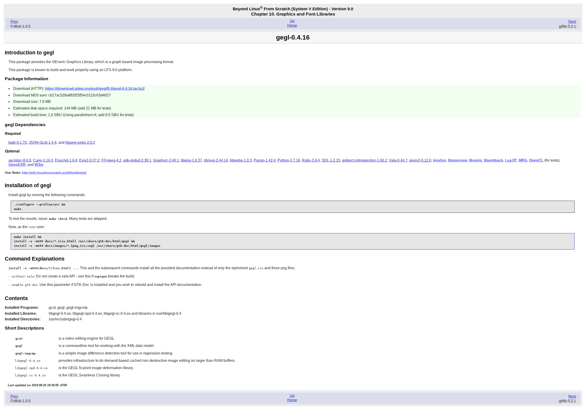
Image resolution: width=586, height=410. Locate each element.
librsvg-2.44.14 (216, 160)
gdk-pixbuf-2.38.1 (137, 160)
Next (572, 22)
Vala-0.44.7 (398, 160)
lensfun (439, 160)
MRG (523, 160)
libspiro (475, 160)
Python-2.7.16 (288, 160)
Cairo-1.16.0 (43, 160)
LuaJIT (511, 160)
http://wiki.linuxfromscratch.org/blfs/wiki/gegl (54, 172)
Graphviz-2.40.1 (166, 160)
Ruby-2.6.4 (311, 160)
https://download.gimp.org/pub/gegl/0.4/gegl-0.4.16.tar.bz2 (95, 89)
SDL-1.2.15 (331, 160)
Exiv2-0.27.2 (89, 160)
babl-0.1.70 (17, 142)
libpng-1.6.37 (191, 160)
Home (292, 25)
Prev (14, 22)
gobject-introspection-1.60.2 (364, 160)
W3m (39, 165)
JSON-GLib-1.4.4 (43, 142)
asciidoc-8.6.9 (19, 160)
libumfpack (493, 160)
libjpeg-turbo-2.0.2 (80, 142)
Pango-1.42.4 (265, 160)
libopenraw (457, 160)
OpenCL (536, 160)
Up (292, 21)
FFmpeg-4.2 (111, 160)
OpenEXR (17, 165)
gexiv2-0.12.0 (420, 160)
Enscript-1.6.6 (66, 160)
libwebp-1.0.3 (241, 160)
